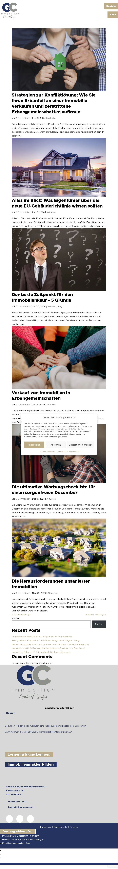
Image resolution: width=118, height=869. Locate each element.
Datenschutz (62, 451)
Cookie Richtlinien (47, 451)
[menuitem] (111, 6)
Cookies (74, 827)
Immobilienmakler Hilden (30, 764)
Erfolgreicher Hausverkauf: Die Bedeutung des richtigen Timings (46, 640)
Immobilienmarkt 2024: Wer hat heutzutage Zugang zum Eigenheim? (48, 648)
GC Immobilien (23, 118)
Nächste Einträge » (96, 614)
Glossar (10, 713)
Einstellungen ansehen (80, 445)
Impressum (74, 451)
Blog (60, 306)
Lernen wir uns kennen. (28, 754)
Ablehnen (56, 445)
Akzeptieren (34, 445)
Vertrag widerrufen (18, 831)
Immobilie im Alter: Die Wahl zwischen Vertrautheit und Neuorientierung (50, 644)
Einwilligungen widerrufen (16, 843)
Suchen (16, 618)
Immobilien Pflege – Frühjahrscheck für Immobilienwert (41, 652)
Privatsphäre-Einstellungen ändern (20, 836)
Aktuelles (52, 118)
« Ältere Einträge (21, 614)
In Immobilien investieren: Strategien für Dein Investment (42, 636)
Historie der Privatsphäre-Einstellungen (23, 839)
